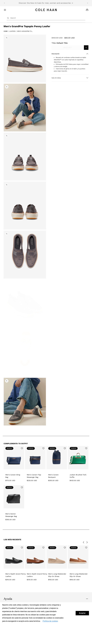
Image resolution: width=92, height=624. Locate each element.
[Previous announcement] (4, 3)
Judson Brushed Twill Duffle (78, 476)
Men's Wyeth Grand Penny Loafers (15, 575)
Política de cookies (50, 621)
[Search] (8, 18)
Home (6, 31)
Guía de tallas (56, 78)
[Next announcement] (87, 3)
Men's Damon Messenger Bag (11, 515)
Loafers (12, 31)
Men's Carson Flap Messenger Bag (34, 476)
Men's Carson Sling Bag (12, 476)
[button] (70, 54)
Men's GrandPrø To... (25, 31)
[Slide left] (83, 542)
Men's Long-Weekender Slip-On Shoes (57, 575)
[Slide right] (87, 542)
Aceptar (82, 613)
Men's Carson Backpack (53, 476)
